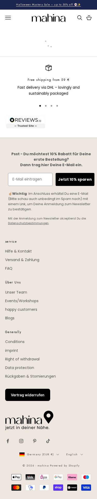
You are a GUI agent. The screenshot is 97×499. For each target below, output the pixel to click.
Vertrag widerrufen (27, 395)
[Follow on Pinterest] (34, 441)
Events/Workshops (22, 300)
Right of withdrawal (22, 359)
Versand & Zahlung (22, 259)
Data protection (19, 367)
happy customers (21, 309)
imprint (11, 350)
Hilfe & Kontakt (18, 251)
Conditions (15, 341)
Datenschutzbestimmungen (28, 223)
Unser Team (16, 292)
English (72, 454)
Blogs (9, 318)
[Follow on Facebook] (7, 441)
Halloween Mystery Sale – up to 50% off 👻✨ (48, 5)
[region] (48, 81)
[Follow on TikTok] (48, 441)
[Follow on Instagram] (21, 441)
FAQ (8, 268)
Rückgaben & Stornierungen (30, 376)
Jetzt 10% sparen (75, 179)
